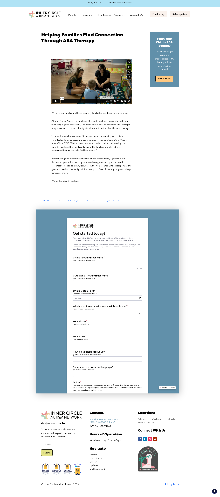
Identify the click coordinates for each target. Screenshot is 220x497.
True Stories (104, 15)
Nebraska (171, 419)
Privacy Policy (172, 484)
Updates (94, 465)
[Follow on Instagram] (150, 439)
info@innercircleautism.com (120, 2)
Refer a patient (179, 14)
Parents (72, 15)
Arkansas (142, 419)
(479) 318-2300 (95, 2)
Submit (47, 452)
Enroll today (158, 14)
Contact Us (136, 15)
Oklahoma (156, 419)
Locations (87, 15)
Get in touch (164, 78)
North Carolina (145, 423)
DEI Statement (97, 469)
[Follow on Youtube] (155, 439)
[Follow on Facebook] (140, 439)
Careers (93, 462)
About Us (119, 15)
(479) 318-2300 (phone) (102, 422)
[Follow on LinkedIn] (145, 439)
